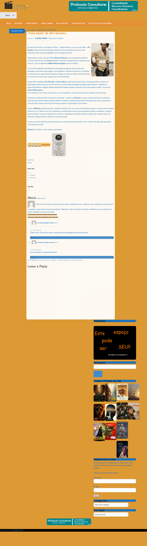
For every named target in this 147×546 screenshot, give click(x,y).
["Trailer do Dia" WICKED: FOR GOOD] (99, 432)
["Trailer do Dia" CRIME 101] (110, 412)
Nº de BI (96, 487)
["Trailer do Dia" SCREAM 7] (99, 412)
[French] (101, 324)
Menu (7, 15)
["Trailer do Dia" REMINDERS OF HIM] (110, 392)
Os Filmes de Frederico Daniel (45, 223)
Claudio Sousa (41, 38)
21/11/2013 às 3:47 (35, 250)
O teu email (97, 478)
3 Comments (60, 38)
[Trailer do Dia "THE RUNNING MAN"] (110, 431)
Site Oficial (31, 160)
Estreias (33, 30)
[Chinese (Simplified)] (95, 324)
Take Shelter (74, 47)
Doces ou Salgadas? (5, 530)
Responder (33, 238)
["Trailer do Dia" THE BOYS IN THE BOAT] (133, 392)
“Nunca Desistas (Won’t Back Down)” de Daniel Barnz (42, 214)
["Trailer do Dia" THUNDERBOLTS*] (122, 411)
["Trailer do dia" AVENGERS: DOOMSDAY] (99, 393)
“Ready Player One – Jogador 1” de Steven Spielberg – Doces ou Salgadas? (60, 260)
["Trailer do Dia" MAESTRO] (122, 449)
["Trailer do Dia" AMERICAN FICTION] (122, 430)
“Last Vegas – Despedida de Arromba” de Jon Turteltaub (43, 217)
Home (28, 30)
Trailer (30, 162)
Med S (55, 38)
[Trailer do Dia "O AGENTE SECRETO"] (122, 392)
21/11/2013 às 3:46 (35, 230)
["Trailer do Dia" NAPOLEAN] (133, 411)
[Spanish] (104, 324)
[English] (98, 324)
